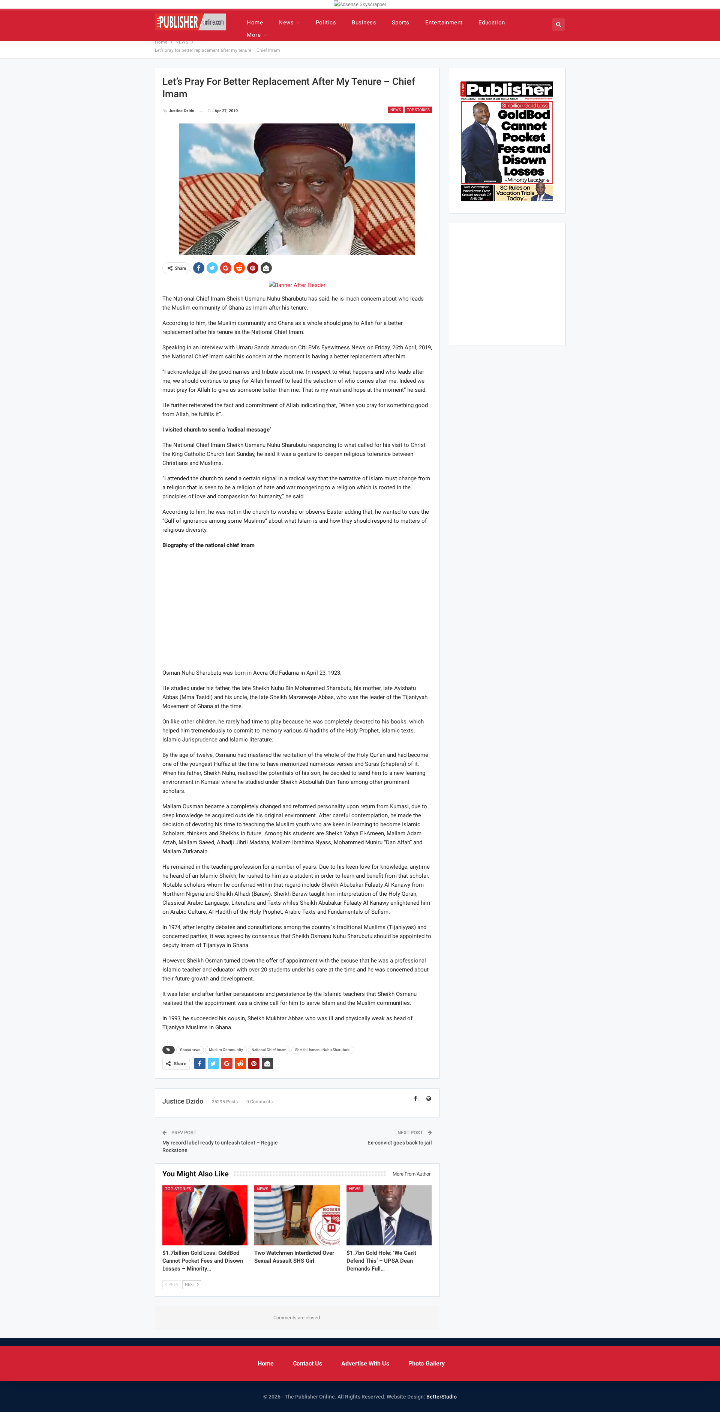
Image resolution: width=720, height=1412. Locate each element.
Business (364, 22)
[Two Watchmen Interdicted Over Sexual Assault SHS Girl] (297, 1215)
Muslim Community (226, 1050)
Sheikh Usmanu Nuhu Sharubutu (323, 1050)
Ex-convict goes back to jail (400, 1143)
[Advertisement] (297, 608)
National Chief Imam (269, 1050)
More (254, 35)
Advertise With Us (365, 1363)
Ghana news (190, 1050)
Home (255, 22)
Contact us (307, 1363)
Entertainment (444, 22)
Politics (326, 22)
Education (491, 22)
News (286, 22)
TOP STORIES (418, 110)
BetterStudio (441, 1397)
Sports (401, 22)
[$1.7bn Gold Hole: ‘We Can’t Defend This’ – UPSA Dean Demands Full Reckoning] (389, 1215)
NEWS (395, 110)
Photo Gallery (426, 1363)
